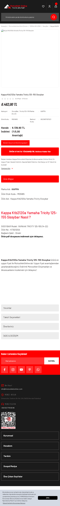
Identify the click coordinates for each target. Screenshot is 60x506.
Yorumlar (7, 308)
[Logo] (15, 6)
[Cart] (56, 6)
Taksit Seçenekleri (11, 317)
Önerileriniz (8, 326)
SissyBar (15, 111)
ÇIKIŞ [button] (47, 498)
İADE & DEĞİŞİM (10, 335)
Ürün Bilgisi (8, 179)
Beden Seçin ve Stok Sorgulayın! (15, 143)
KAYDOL (51, 361)
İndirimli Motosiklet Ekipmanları (35, 266)
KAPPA (43, 111)
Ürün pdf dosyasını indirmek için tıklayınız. (22, 236)
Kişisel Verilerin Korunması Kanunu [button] (14, 503)
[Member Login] (49, 6)
